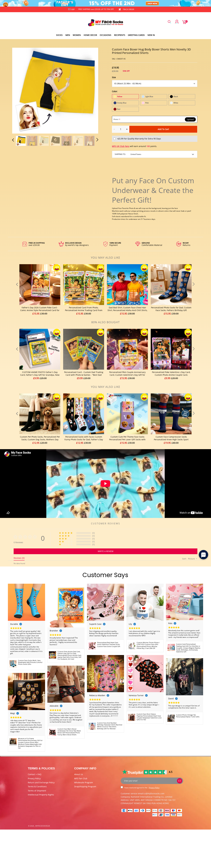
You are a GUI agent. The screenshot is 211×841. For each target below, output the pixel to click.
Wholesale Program (83, 782)
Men (67, 35)
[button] (19, 90)
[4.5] (145, 772)
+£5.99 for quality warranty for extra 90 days (139, 138)
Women (77, 35)
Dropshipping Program (85, 786)
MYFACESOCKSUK (42, 826)
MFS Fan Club (80, 778)
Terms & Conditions (37, 786)
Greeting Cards (136, 35)
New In (151, 35)
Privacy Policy (34, 778)
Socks (59, 35)
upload (190, 119)
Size (114, 77)
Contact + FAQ (34, 774)
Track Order (128, 9)
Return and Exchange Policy (41, 782)
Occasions (105, 35)
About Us (78, 774)
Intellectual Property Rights (41, 794)
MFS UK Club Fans (120, 146)
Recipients (119, 35)
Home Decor (90, 35)
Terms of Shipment (37, 790)
